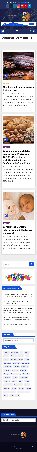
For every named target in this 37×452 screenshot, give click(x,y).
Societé (13, 392)
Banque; (13, 356)
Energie (6, 374)
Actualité (6, 352)
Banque (6, 356)
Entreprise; (26, 374)
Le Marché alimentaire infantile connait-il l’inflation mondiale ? (17, 230)
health (21, 381)
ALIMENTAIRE (7, 147)
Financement (24, 377)
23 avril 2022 (9, 167)
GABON (14, 381)
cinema (20, 359)
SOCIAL (6, 392)
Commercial (25, 363)
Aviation (26, 352)
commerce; (16, 363)
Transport (26, 392)
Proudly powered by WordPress (13, 446)
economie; (23, 370)
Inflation (27, 381)
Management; (18, 385)
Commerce (7, 363)
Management (8, 385)
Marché (27, 385)
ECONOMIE (6, 83)
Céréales (16, 366)
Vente (11, 395)
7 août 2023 (9, 93)
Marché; (6, 388)
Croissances (7, 366)
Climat (27, 359)
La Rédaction (21, 93)
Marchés (13, 388)
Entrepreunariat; (16, 374)
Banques (20, 356)
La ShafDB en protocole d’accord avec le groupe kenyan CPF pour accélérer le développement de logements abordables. (17, 310)
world (17, 395)
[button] (30, 31)
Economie (15, 370)
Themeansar (18, 448)
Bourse (6, 359)
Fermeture (7, 377)
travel (6, 395)
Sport (19, 392)
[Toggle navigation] (16, 31)
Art (21, 352)
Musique (28, 388)
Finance (15, 377)
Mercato (21, 388)
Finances (7, 381)
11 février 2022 (10, 236)
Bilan (27, 356)
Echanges (7, 370)
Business (13, 359)
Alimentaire (14, 352)
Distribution (24, 366)
